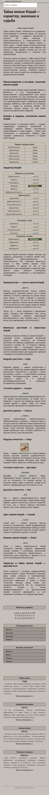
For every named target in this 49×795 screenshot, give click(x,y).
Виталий (9, 633)
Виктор (9, 629)
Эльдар (9, 658)
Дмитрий (9, 636)
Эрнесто (9, 661)
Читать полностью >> (24, 696)
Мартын (9, 651)
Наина (8, 654)
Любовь (9, 639)
